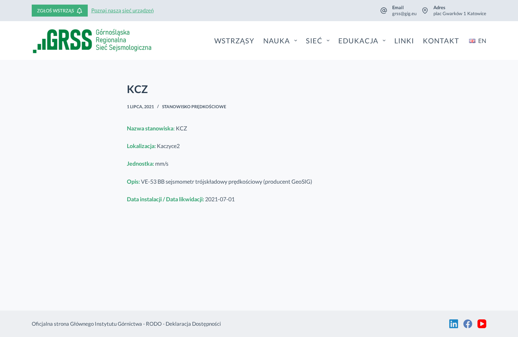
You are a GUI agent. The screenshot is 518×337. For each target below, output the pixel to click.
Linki (404, 40)
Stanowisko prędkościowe (194, 106)
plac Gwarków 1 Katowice (459, 13)
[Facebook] (467, 323)
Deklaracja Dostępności (193, 323)
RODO (154, 323)
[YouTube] (481, 323)
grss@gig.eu (404, 13)
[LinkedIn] (453, 323)
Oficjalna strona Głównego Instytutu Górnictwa (87, 323)
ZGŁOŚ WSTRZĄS (55, 10)
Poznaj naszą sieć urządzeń (122, 10)
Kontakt (441, 40)
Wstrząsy (234, 40)
